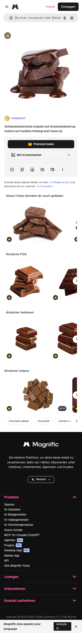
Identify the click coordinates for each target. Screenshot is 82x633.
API (6, 560)
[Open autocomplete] (9, 17)
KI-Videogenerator (16, 520)
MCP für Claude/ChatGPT (22, 535)
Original (27, 36)
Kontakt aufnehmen (19, 600)
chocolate (44, 421)
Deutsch (41, 479)
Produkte (11, 497)
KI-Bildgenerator (60, 182)
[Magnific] (41, 445)
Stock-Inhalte (13, 530)
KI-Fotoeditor (45, 186)
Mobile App (11, 555)
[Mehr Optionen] (62, 169)
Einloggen (68, 7)
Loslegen (11, 576)
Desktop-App (16, 550)
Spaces (9, 504)
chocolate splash (19, 421)
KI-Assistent (12, 509)
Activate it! (61, 626)
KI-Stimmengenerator (18, 525)
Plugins (12, 545)
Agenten (13, 540)
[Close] (76, 626)
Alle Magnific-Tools (17, 565)
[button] (41, 479)
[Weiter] (76, 223)
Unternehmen (14, 588)
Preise (50, 7)
